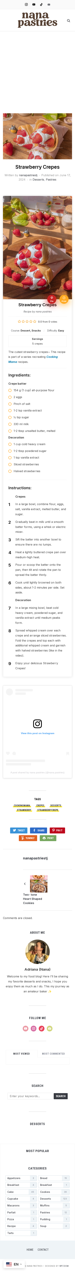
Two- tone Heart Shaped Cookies (32, 899)
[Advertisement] (37, 74)
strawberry (24, 810)
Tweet (21, 830)
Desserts (38, 179)
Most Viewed (21, 1053)
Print (50, 838)
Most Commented (53, 1053)
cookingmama (22, 805)
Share (41, 830)
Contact (43, 1249)
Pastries (51, 179)
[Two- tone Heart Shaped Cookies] (38, 883)
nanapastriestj (28, 175)
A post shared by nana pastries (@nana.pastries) (37, 772)
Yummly (30, 838)
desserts (55, 805)
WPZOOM (64, 1266)
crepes (40, 805)
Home (30, 1249)
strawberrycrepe (47, 810)
